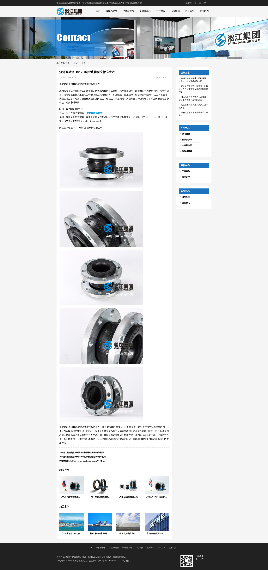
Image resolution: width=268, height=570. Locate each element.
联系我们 (204, 11)
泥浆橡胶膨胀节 (94, 113)
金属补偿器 (145, 11)
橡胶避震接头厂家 (80, 561)
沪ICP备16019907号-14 (108, 561)
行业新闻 (189, 11)
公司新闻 (186, 197)
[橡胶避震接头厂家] (69, 11)
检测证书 (175, 11)
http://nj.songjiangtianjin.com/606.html (86, 461)
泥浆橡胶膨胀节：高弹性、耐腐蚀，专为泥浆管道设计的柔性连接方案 (193, 89)
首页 (98, 11)
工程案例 (160, 11)
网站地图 (125, 561)
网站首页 (186, 134)
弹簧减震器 (128, 11)
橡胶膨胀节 (111, 11)
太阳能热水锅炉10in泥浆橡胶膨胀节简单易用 (86, 457)
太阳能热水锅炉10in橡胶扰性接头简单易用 (85, 452)
